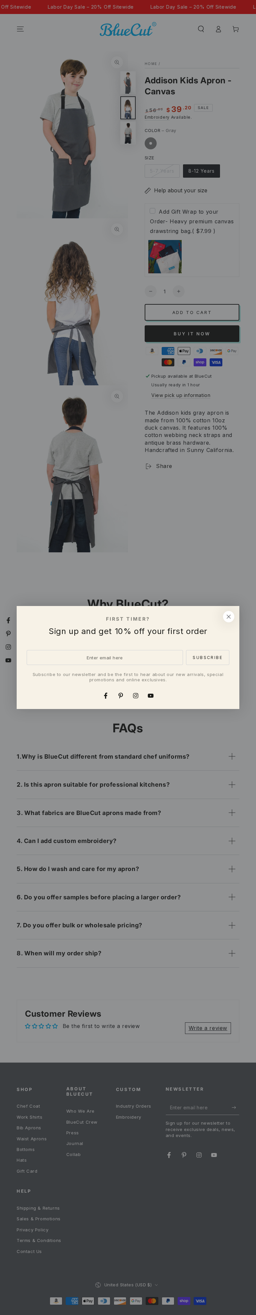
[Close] (228, 616)
